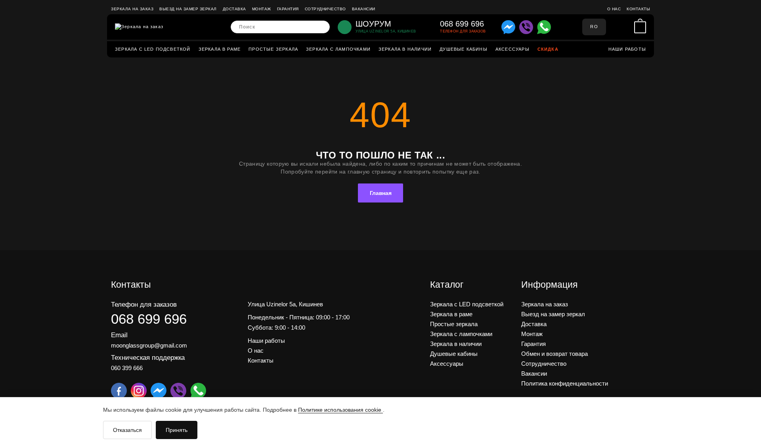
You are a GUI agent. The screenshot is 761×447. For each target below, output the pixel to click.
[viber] (526, 27)
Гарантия (288, 9)
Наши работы (627, 49)
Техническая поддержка (148, 357)
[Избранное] (626, 27)
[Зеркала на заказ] (139, 27)
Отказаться (127, 430)
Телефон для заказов (144, 304)
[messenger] (508, 27)
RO (594, 26)
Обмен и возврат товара (554, 353)
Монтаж (261, 9)
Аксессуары (512, 49)
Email (119, 335)
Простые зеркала (273, 49)
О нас (614, 9)
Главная (381, 193)
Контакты (638, 9)
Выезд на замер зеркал (188, 9)
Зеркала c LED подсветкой (153, 49)
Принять (176, 430)
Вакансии (363, 9)
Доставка (234, 9)
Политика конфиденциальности (564, 383)
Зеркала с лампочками (338, 49)
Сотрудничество (325, 9)
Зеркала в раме (220, 49)
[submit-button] (321, 27)
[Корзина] (640, 27)
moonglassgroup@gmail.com (149, 345)
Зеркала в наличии (405, 49)
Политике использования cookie (340, 410)
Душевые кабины (464, 49)
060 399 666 (127, 368)
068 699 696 (149, 319)
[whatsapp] (544, 27)
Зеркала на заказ (132, 9)
